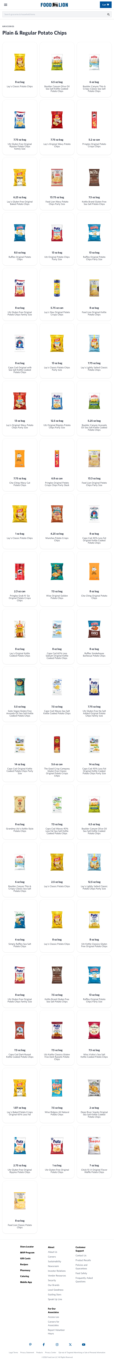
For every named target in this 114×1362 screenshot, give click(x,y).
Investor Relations (57, 1270)
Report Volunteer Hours (56, 1332)
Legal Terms (13, 1352)
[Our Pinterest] (30, 1344)
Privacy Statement (27, 1352)
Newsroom (53, 1266)
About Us (52, 1252)
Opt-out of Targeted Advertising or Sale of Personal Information (81, 1352)
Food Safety (81, 1273)
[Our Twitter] (70, 1344)
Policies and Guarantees (81, 1267)
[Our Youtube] (84, 1344)
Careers (52, 1256)
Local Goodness (55, 1289)
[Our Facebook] (44, 1344)
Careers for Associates (53, 1323)
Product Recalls (83, 1260)
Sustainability (54, 1261)
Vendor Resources (57, 1275)
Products (39, 1352)
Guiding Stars (54, 1294)
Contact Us (81, 1255)
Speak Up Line (55, 1299)
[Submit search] (108, 14)
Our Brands (53, 1285)
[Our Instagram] (57, 1344)
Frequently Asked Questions (84, 1280)
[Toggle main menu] (5, 4)
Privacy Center (50, 1352)
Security (52, 1280)
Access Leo (53, 1317)
